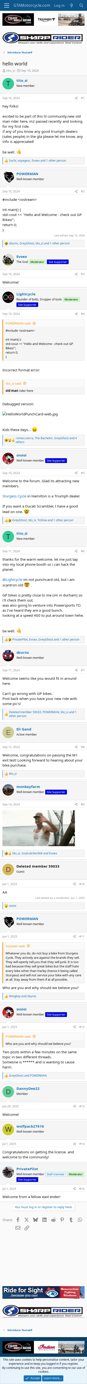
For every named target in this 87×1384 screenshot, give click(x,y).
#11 (82, 936)
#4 (83, 314)
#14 (82, 1144)
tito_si (10, 70)
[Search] (81, 5)
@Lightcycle (12, 579)
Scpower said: (15, 946)
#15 (82, 1189)
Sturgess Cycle (14, 496)
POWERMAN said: (18, 323)
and (22, 996)
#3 (83, 274)
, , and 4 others (46, 440)
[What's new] (71, 5)
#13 (82, 1106)
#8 (83, 747)
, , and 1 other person (37, 161)
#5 (83, 473)
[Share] (76, 98)
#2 (83, 191)
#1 (83, 98)
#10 (82, 884)
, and (34, 853)
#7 (83, 670)
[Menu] (6, 5)
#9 (83, 804)
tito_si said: (14, 383)
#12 (82, 1027)
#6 (83, 551)
